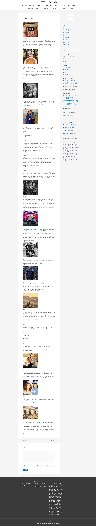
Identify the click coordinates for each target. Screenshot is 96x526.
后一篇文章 (53, 440)
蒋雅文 (69, 130)
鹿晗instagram (65, 110)
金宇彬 (75, 126)
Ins (35, 521)
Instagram (46, 19)
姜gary (69, 127)
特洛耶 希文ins (65, 86)
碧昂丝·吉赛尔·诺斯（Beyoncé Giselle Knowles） (70, 103)
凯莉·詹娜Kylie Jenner (72, 101)
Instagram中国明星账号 (44, 8)
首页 (22, 5)
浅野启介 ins (65, 142)
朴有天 (65, 130)
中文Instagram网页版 (44, 5)
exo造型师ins (68, 82)
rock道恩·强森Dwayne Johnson (68, 100)
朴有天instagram (66, 71)
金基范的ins (67, 83)
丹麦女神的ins (73, 80)
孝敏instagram (65, 124)
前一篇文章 (24, 440)
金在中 (74, 129)
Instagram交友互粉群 (62, 8)
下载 (70, 19)
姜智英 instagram (66, 72)
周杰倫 (68, 112)
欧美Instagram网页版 (62, 5)
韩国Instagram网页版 (71, 5)
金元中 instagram (66, 74)
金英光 (71, 129)
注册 (70, 15)
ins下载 (29, 5)
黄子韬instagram (71, 110)
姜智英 (73, 127)
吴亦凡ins (64, 80)
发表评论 (24, 19)
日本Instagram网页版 (53, 5)
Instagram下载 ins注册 (48, 2)
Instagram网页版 (71, 8)
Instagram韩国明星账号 (54, 8)
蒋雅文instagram (66, 69)
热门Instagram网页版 (36, 5)
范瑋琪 (65, 113)
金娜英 (69, 126)
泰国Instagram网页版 (34, 8)
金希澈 (68, 129)
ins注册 (25, 5)
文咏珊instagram (70, 116)
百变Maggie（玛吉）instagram (68, 67)
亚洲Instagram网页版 (26, 8)
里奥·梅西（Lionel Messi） (71, 104)
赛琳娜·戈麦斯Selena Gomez (71, 98)
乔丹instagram (71, 95)
